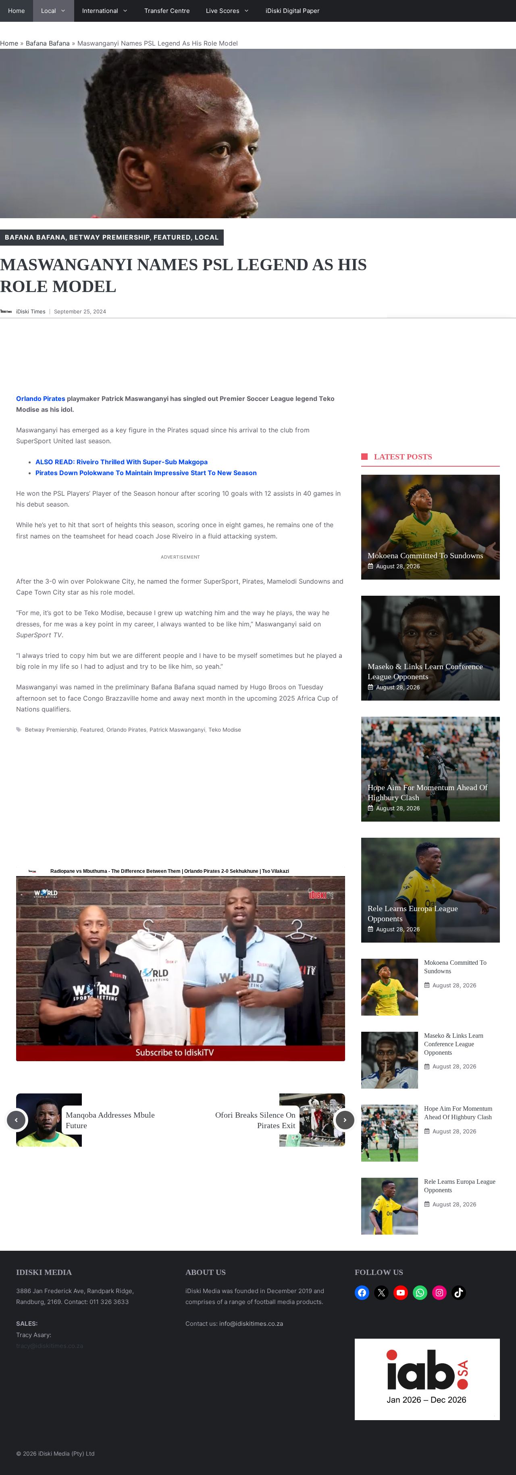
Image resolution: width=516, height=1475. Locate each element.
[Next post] (345, 1120)
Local (48, 11)
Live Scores (222, 11)
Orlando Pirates (40, 398)
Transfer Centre (167, 11)
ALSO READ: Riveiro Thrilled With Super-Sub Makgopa (121, 462)
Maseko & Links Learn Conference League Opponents (453, 1044)
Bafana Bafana (48, 43)
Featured (172, 237)
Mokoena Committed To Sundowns (425, 555)
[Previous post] (16, 1120)
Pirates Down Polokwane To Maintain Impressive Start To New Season (146, 473)
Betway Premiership (109, 237)
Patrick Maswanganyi (177, 729)
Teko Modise (224, 729)
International (100, 11)
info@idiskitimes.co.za (251, 1323)
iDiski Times (31, 311)
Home (16, 11)
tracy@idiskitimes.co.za (49, 1346)
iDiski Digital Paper (293, 11)
